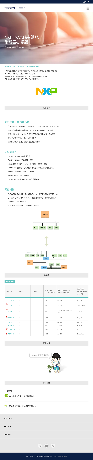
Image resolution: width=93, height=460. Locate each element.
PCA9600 (11, 318)
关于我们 (7, 426)
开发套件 (46, 343)
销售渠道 (7, 434)
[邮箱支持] (46, 447)
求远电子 (86, 2)
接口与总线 (8, 66)
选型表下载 (10, 281)
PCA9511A (11, 305)
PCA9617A (11, 330)
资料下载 (46, 383)
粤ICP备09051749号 (60, 456)
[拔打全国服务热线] (40, 447)
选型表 (46, 275)
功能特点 (46, 108)
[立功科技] (15, 7)
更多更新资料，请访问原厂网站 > (22, 406)
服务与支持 (8, 418)
